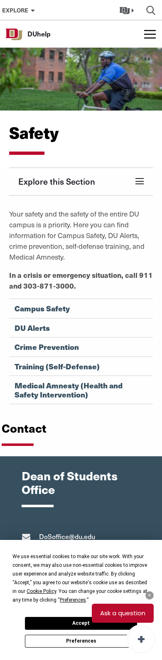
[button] (127, 10)
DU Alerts (32, 327)
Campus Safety (42, 308)
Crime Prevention (47, 347)
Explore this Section (56, 181)
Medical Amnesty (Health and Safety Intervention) (69, 390)
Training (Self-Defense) (57, 366)
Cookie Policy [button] (41, 591)
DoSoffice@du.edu (67, 536)
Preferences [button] (73, 600)
